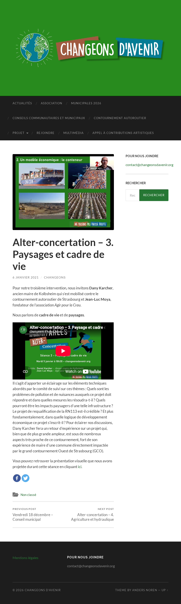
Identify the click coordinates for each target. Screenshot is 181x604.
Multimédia (73, 133)
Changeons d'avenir (43, 590)
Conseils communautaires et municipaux (49, 118)
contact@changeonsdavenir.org (149, 165)
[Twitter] (25, 478)
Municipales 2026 (86, 103)
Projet (19, 133)
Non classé (28, 495)
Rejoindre (46, 133)
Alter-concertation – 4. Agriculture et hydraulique (92, 514)
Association (51, 103)
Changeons (55, 277)
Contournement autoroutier (120, 118)
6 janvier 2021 (26, 277)
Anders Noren (144, 590)
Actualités (22, 103)
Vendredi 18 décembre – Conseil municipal (33, 514)
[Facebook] (17, 478)
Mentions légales (25, 558)
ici (79, 466)
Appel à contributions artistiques (123, 133)
